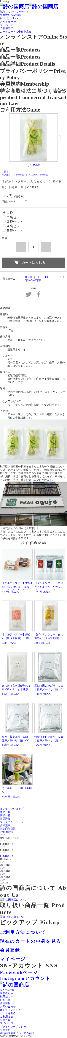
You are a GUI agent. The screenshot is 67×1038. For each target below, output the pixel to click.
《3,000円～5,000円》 (38, 174)
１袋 (9, 212)
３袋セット (14, 221)
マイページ (6, 1023)
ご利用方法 (6, 1016)
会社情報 (5, 1003)
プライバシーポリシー (13, 1026)
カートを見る (8, 1013)
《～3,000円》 (18, 174)
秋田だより (6, 996)
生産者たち (6, 993)
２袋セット (14, 217)
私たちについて (9, 990)
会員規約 (5, 1030)
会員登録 (5, 1020)
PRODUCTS (7, 856)
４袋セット (14, 226)
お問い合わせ (8, 1006)
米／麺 (5, 174)
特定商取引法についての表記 (17, 1033)
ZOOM (36, 164)
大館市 (5, 171)
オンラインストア (10, 1010)
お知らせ (5, 1000)
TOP (2, 835)
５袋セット (14, 230)
